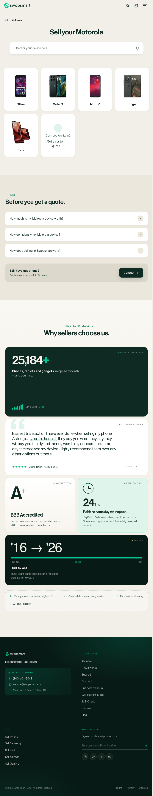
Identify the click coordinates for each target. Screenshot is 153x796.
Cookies (140, 787)
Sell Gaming (12, 763)
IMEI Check (87, 701)
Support (85, 674)
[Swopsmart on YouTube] (108, 756)
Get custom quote (91, 694)
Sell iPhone (11, 736)
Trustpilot (130, 466)
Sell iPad (10, 750)
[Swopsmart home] (17, 5)
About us (85, 661)
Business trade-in (91, 688)
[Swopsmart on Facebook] (100, 756)
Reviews (85, 708)
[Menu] (145, 5)
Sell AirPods (12, 756)
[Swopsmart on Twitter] (92, 756)
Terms (116, 787)
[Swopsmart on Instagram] (83, 756)
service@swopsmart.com (27, 684)
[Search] (127, 5)
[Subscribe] (143, 746)
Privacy (128, 787)
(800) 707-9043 (22, 678)
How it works (87, 667)
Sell (6, 20)
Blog (83, 715)
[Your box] (136, 5)
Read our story (20, 603)
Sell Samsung (13, 743)
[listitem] (21, 89)
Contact (129, 272)
